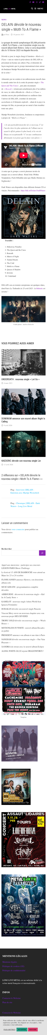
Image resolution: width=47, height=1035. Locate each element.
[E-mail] (43, 2)
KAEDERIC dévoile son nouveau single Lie (21, 460)
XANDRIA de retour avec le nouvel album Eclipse (22, 646)
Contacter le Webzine (11, 998)
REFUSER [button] (32, 1029)
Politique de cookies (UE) (13, 966)
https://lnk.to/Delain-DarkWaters (33, 190)
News (3, 19)
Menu (40, 8)
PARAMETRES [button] (9, 1030)
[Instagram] (37, 2)
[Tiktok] (40, 2)
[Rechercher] (42, 553)
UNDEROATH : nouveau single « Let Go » (20, 379)
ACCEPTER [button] (22, 1029)
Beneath (8, 89)
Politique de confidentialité (13, 970)
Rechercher (6, 548)
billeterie (39, 288)
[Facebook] (30, 2)
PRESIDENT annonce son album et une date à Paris (23, 635)
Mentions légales (9, 962)
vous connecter (18, 529)
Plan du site (7, 1002)
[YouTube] (33, 2)
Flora (7, 34)
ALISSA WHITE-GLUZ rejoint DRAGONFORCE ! (22, 651)
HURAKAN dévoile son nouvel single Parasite (21, 608)
